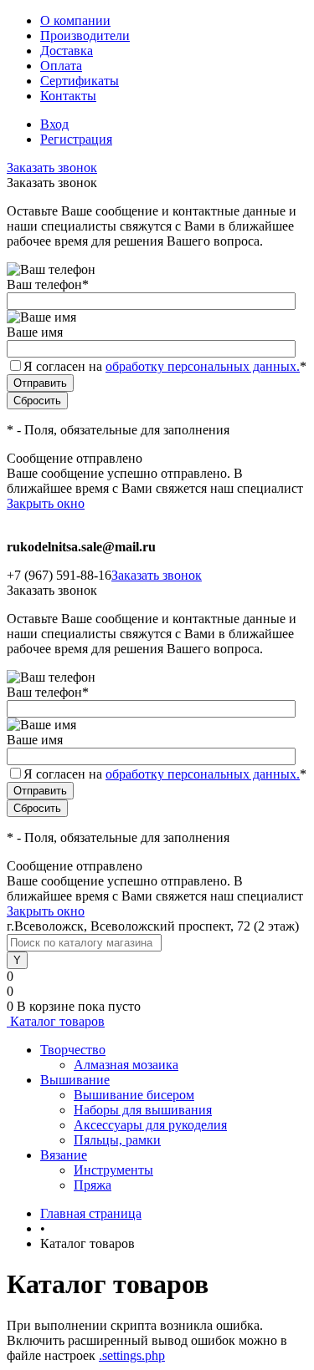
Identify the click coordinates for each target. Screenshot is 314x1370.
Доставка (66, 50)
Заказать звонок (52, 167)
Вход (54, 124)
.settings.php (132, 1355)
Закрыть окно (46, 503)
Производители (85, 35)
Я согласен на (164, 366)
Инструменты (113, 1170)
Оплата (61, 65)
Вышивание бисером (134, 1095)
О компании (75, 20)
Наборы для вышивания (143, 1110)
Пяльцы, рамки (117, 1140)
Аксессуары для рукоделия (150, 1125)
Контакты (68, 96)
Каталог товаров (56, 1021)
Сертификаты (79, 81)
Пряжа (92, 1185)
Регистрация (76, 139)
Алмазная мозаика (126, 1065)
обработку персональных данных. (203, 366)
